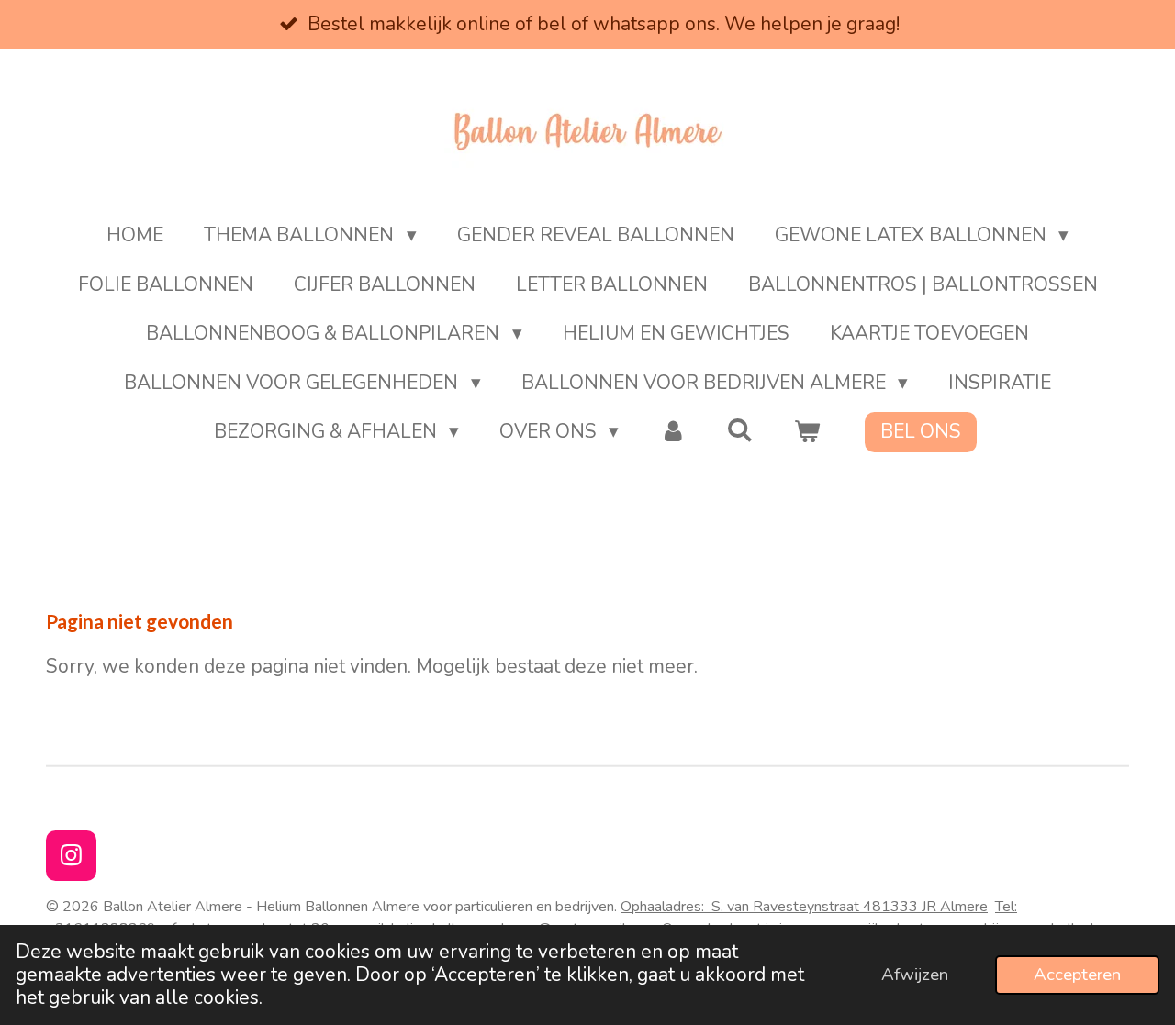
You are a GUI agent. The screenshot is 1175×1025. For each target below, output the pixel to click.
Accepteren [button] (1077, 974)
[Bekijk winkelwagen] (807, 432)
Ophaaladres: (751, 907)
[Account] (672, 432)
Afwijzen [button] (914, 974)
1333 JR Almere (934, 907)
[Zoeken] (740, 430)
